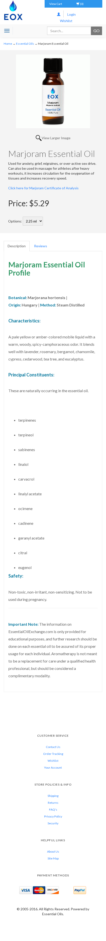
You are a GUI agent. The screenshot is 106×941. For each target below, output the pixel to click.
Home (8, 43)
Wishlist (66, 21)
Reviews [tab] (40, 246)
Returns (53, 802)
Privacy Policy (53, 816)
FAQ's (53, 809)
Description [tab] (17, 246)
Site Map (53, 858)
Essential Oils (25, 43)
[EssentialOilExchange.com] (13, 10)
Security (53, 823)
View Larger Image (56, 138)
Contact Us (53, 747)
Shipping (53, 796)
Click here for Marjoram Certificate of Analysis (43, 188)
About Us (53, 851)
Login (71, 14)
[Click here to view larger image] (53, 91)
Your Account (53, 767)
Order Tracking (53, 754)
